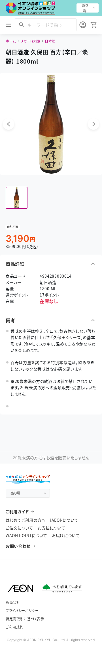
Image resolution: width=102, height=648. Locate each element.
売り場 (85, 8)
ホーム (11, 40)
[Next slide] (93, 124)
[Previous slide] (8, 124)
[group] (16, 198)
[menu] (8, 25)
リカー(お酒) (30, 40)
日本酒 (50, 40)
